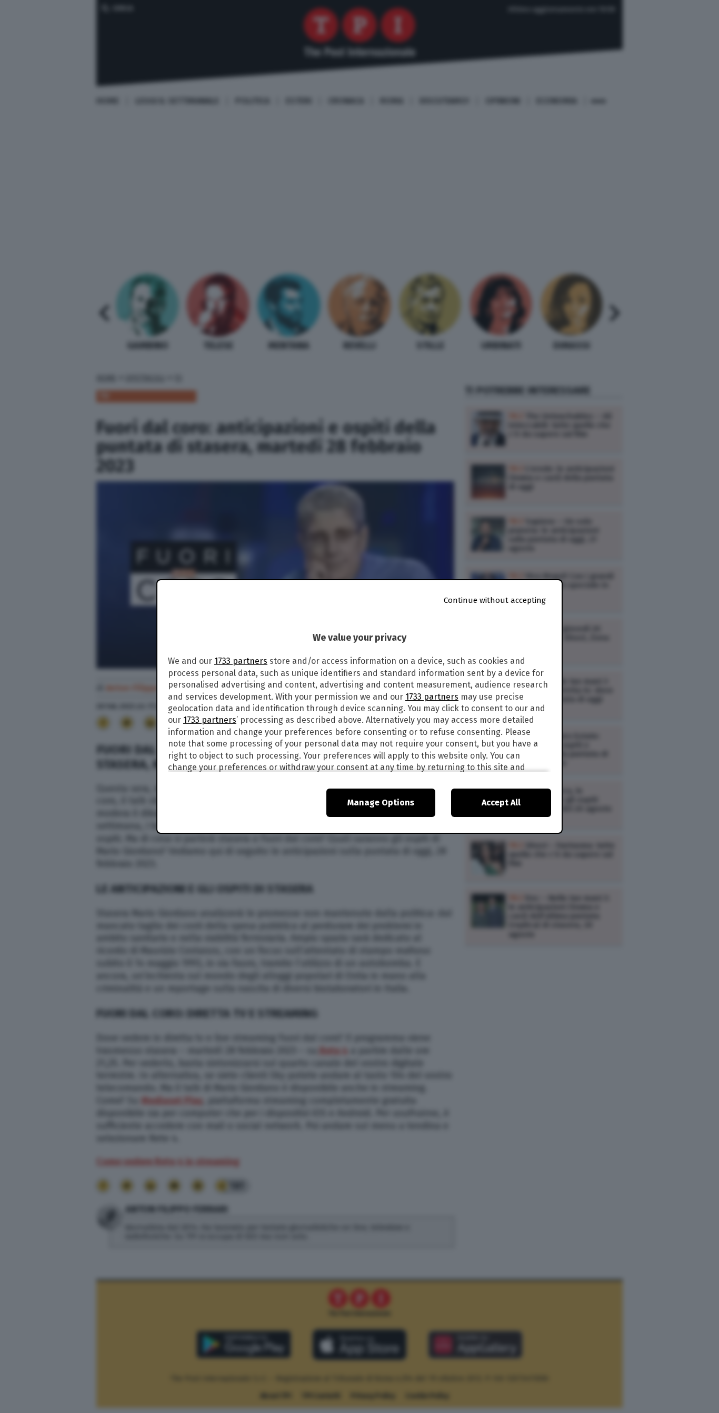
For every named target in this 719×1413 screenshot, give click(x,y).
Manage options (380, 803)
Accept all (501, 803)
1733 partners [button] (240, 661)
